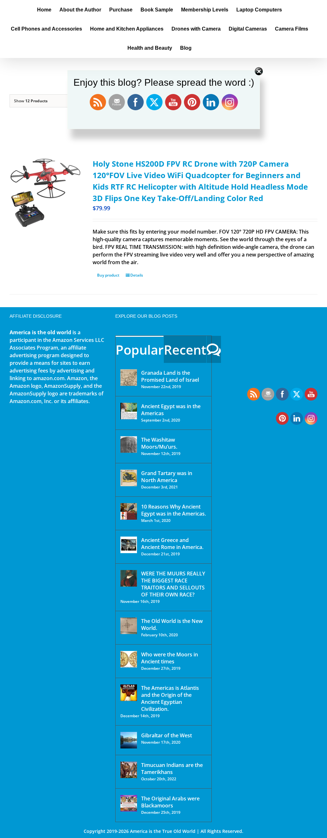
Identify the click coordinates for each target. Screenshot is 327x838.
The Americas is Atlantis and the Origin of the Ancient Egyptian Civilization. (170, 698)
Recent (185, 349)
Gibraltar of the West (166, 735)
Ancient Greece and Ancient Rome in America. (172, 544)
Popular (140, 349)
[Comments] (214, 349)
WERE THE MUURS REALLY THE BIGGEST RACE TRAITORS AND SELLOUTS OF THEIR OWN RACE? (173, 584)
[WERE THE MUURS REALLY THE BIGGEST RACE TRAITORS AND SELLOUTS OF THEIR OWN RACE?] (128, 578)
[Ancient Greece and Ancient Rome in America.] (128, 545)
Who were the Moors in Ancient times (169, 658)
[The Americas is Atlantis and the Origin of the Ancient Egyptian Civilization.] (128, 692)
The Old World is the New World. (172, 625)
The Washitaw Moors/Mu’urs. (159, 443)
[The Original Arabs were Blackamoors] (128, 803)
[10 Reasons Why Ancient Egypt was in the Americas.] (128, 511)
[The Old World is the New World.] (128, 626)
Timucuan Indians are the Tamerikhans (172, 769)
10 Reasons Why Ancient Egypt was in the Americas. (173, 510)
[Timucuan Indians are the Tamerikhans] (128, 770)
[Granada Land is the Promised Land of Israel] (128, 377)
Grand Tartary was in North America (166, 477)
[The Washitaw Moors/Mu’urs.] (128, 444)
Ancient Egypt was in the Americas (171, 410)
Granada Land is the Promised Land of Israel (170, 376)
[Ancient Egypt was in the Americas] (128, 411)
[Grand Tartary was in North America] (128, 478)
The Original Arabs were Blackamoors (170, 802)
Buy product (108, 275)
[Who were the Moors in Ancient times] (128, 659)
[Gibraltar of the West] (128, 740)
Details (136, 275)
